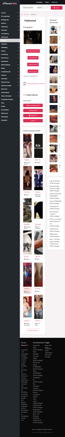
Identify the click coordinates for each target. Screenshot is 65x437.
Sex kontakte (32, 57)
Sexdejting (39, 2)
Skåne (27, 194)
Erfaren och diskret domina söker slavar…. (56, 221)
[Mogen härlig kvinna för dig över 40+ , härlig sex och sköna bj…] (54, 158)
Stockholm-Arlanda (37, 325)
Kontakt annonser (32, 51)
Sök (57, 8)
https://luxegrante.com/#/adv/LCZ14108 (40, 83)
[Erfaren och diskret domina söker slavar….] (54, 59)
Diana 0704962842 (55, 201)
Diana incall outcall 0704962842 (37, 365)
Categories (39, 429)
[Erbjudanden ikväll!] (54, 119)
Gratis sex (54, 2)
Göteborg (28, 162)
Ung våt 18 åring (55, 181)
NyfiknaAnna (54, 234)
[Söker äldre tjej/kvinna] (54, 109)
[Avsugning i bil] (54, 49)
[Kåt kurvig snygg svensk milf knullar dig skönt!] (54, 128)
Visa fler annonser (33, 330)
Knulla (47, 2)
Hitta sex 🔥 (32, 71)
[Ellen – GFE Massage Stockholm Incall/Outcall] (54, 30)
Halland (29, 95)
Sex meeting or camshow (36, 386)
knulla (46, 350)
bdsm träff (48, 345)
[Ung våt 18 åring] (54, 79)
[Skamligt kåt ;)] (54, 138)
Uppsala (38, 162)
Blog (45, 429)
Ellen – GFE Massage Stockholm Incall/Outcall (55, 241)
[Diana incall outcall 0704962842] (54, 69)
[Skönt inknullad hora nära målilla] (54, 39)
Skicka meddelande (33, 105)
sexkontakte (48, 352)
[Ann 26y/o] (54, 168)
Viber (32, 120)
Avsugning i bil (54, 206)
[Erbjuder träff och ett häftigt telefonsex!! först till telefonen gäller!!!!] (54, 148)
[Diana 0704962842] (54, 99)
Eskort (26, 256)
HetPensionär (40, 321)
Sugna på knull (32, 64)
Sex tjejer (47, 356)
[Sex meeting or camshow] (54, 89)
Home (34, 429)
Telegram (33, 115)
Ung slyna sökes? (41, 192)
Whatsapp (33, 110)
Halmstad (35, 95)
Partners (49, 429)
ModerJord (28, 288)
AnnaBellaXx (28, 224)
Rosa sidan (48, 354)
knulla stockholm (48, 348)
